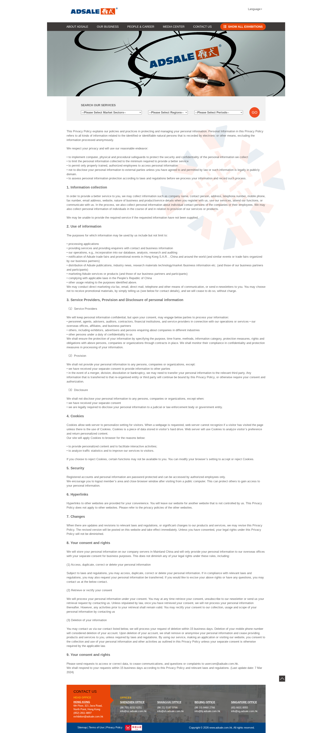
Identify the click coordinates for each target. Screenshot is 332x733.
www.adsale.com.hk (220, 727)
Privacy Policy (114, 727)
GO (254, 112)
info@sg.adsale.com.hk (244, 711)
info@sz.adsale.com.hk (133, 711)
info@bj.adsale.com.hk (207, 711)
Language (254, 9)
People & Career (140, 26)
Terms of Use (96, 727)
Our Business (108, 26)
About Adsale (77, 26)
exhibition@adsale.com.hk (88, 716)
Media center (174, 26)
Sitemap (82, 727)
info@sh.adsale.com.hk (170, 711)
